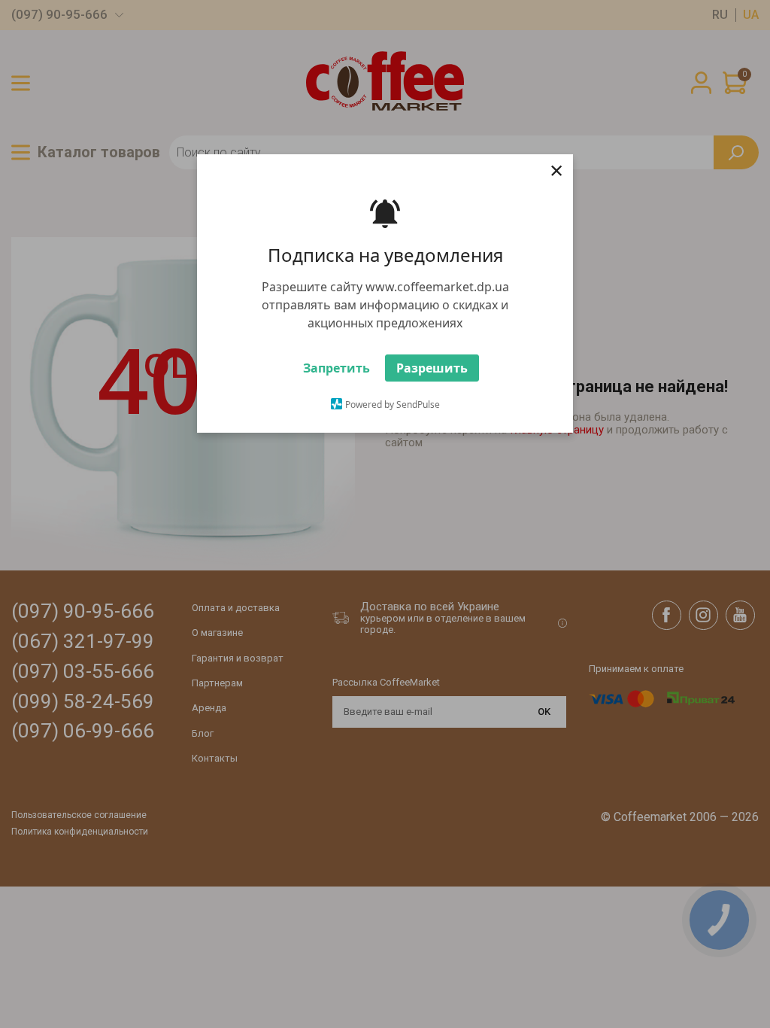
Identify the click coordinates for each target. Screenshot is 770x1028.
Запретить (336, 368)
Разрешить (432, 368)
